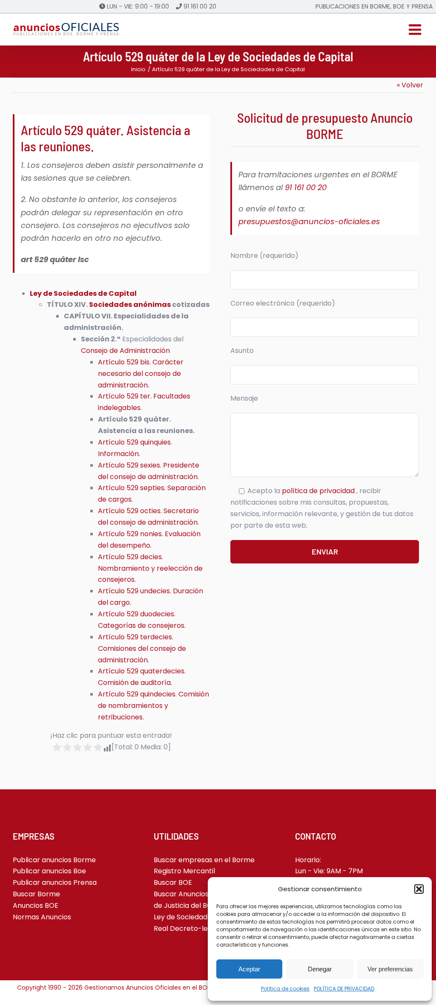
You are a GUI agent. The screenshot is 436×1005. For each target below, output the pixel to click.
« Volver (410, 85)
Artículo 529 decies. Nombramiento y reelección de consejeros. (150, 568)
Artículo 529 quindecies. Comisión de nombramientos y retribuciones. (153, 705)
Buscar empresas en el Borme (204, 860)
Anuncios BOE (35, 905)
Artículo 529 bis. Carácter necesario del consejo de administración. (141, 373)
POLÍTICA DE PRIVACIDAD (344, 988)
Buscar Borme (36, 894)
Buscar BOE (173, 882)
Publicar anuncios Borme (54, 860)
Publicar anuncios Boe (49, 871)
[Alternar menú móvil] (416, 29)
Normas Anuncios (42, 917)
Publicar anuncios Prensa (55, 882)
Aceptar (249, 969)
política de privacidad (319, 491)
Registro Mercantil (184, 871)
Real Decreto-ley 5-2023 (195, 928)
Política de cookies (285, 988)
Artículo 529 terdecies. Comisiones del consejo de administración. (142, 648)
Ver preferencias (390, 969)
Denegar (320, 969)
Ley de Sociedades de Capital (83, 293)
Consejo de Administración (125, 350)
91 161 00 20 (200, 6)
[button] (419, 889)
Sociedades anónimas (130, 304)
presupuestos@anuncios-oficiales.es (309, 221)
